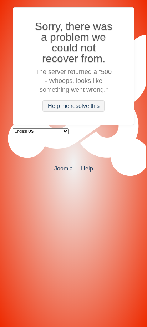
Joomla (63, 168)
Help (87, 168)
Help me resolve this (74, 106)
